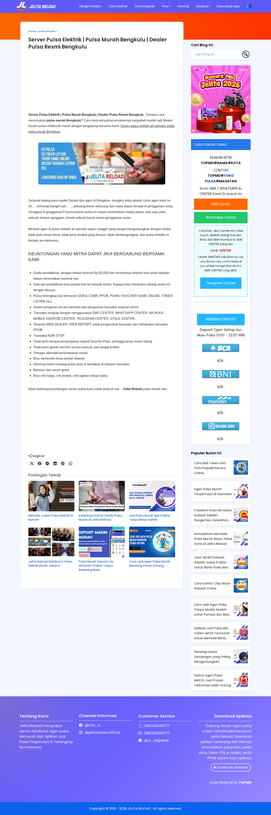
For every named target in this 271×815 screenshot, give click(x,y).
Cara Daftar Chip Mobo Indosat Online (212, 586)
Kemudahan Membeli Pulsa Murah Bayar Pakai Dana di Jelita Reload (213, 539)
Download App (228, 6)
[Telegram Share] (47, 463)
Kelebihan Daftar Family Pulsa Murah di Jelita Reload (100, 517)
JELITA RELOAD (139, 808)
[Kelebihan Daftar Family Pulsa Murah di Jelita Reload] (102, 496)
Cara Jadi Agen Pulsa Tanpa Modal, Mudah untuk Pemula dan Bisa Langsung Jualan (211, 609)
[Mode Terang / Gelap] (249, 6)
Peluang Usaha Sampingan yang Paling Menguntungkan (212, 657)
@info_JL (93, 725)
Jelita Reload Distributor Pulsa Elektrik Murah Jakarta (50, 563)
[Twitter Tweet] (31, 463)
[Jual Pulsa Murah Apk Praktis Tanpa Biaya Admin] (152, 496)
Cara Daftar (118, 6)
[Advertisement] (101, 84)
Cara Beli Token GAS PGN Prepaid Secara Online (210, 468)
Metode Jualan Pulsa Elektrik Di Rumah (50, 517)
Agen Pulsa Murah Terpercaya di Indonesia (213, 491)
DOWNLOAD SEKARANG (232, 767)
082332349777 (157, 725)
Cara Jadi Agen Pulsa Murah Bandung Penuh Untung (149, 563)
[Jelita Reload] (36, 6)
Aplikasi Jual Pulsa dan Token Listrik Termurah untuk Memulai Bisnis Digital (212, 633)
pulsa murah (47, 31)
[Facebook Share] (39, 463)
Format (184, 6)
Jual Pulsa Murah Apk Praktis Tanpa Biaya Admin (149, 517)
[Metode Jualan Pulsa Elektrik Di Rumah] (51, 496)
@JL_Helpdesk (156, 740)
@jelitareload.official (102, 732)
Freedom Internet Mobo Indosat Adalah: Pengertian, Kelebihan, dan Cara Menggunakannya (213, 515)
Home (32, 31)
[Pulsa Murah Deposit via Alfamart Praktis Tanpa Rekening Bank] (102, 542)
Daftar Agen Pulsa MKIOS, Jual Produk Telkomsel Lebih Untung (212, 680)
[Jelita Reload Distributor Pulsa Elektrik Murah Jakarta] (51, 542)
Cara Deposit (145, 6)
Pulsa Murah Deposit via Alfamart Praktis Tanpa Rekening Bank (96, 565)
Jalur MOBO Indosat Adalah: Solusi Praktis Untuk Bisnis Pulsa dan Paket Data (211, 562)
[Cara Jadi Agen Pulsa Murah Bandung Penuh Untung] (152, 542)
